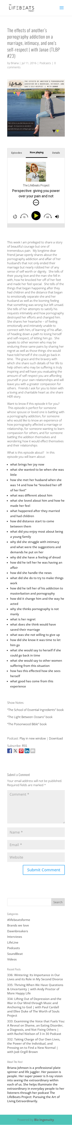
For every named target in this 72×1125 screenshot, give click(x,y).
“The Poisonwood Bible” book (27, 724)
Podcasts (45, 63)
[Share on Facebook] (9, 750)
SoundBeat (15, 954)
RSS (24, 746)
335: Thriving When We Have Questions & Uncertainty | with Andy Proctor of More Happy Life (35, 989)
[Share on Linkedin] (27, 750)
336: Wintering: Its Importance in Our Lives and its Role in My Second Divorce (35, 977)
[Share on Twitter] (15, 750)
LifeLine (12, 942)
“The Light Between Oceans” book (29, 717)
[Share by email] (32, 750)
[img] (36, 202)
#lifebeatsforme (18, 920)
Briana (15, 63)
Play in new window (33, 738)
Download (56, 738)
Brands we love (18, 925)
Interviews (14, 937)
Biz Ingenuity (44, 1120)
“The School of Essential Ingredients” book (35, 710)
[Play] (36, 215)
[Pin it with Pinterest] (21, 750)
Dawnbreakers (17, 931)
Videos (12, 959)
